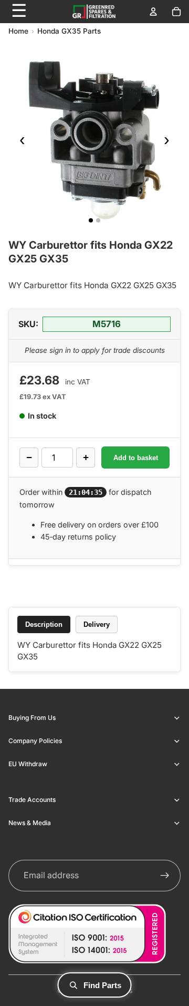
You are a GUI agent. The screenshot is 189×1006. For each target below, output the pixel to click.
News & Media (29, 823)
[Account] (153, 11)
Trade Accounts (32, 800)
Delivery (96, 624)
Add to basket (135, 458)
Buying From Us (32, 718)
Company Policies (35, 741)
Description (43, 624)
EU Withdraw (27, 764)
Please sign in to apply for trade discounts (95, 350)
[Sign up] (165, 876)
